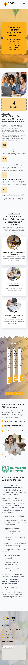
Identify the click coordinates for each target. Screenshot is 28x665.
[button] (2, 38)
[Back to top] (24, 661)
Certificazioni (7, 642)
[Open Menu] (24, 4)
